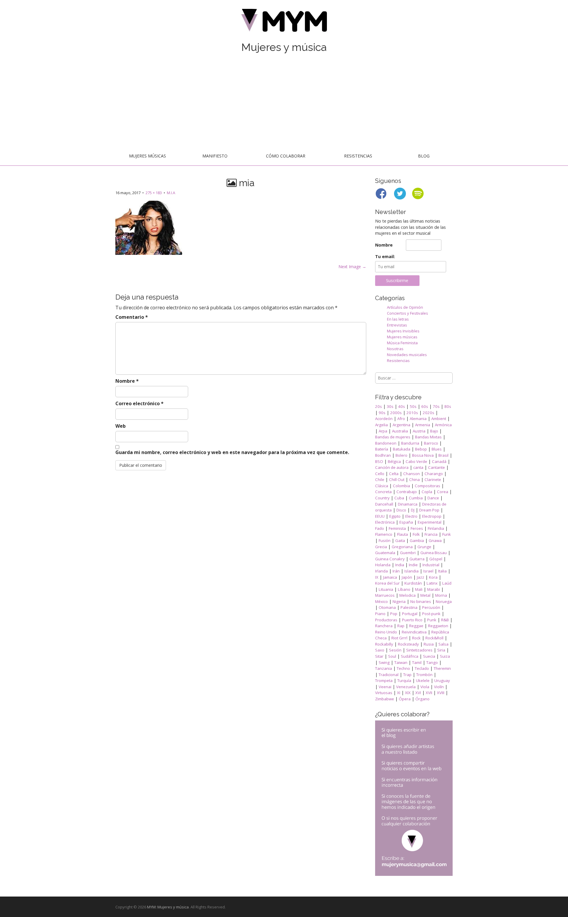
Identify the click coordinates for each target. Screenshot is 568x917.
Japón (407, 577)
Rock (416, 638)
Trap (407, 674)
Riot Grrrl (399, 638)
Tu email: (385, 256)
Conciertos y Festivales (407, 313)
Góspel (435, 559)
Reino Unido (386, 632)
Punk (431, 619)
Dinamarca (407, 504)
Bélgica (394, 461)
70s (436, 406)
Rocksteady (408, 644)
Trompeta (384, 680)
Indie (413, 564)
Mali (418, 589)
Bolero (401, 455)
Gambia (417, 540)
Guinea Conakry (390, 559)
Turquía (404, 680)
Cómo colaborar (285, 156)
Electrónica (385, 522)
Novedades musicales (407, 354)
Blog (424, 156)
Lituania (386, 589)
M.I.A (171, 192)
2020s (428, 412)
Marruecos (385, 595)
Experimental (429, 522)
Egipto (395, 516)
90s (382, 412)
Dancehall (384, 504)
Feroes (417, 528)
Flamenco (383, 534)
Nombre (127, 381)
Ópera (405, 699)
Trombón (424, 674)
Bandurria (410, 443)
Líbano (404, 589)
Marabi (433, 589)
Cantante (436, 467)
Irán (396, 571)
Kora (433, 577)
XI (398, 692)
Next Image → (352, 266)
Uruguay (442, 680)
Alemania (418, 418)
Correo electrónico (139, 403)
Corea (442, 491)
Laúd (446, 583)
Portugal (409, 613)
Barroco (431, 443)
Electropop (431, 516)
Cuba (399, 498)
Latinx (432, 583)
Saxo (379, 650)
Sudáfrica (409, 656)
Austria (419, 431)
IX (376, 577)
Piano (380, 613)
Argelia (381, 424)
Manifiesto (214, 156)
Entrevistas (397, 325)
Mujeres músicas (147, 156)
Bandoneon (385, 443)
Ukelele (423, 680)
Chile (379, 479)
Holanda (382, 564)
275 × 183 (154, 192)
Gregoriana (402, 546)
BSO (379, 461)
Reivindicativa (414, 632)
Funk (446, 534)
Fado (379, 528)
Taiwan (400, 662)
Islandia (411, 571)
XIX (408, 692)
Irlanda (381, 571)
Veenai (385, 686)
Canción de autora (392, 467)
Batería (381, 449)
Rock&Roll (434, 638)
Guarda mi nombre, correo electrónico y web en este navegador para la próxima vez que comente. (232, 452)
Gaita (400, 540)
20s (378, 406)
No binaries (420, 601)
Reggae (416, 625)
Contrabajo (406, 491)
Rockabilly (384, 644)
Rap (400, 625)
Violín (439, 686)
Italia (442, 571)
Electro (411, 516)
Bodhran (383, 455)
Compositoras (427, 485)
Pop (393, 613)
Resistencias (358, 156)
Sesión (395, 650)
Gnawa (435, 540)
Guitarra (417, 559)
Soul (392, 656)
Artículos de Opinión (405, 307)
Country (382, 498)
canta (418, 467)
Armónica (443, 424)
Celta (393, 473)
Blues (437, 449)
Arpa (383, 431)
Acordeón (384, 418)
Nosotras (395, 348)
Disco (401, 510)
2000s (396, 412)
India (399, 564)
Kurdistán (413, 583)
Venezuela (406, 686)
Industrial (430, 564)
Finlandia (436, 528)
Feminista (397, 528)
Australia (400, 431)
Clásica (381, 485)
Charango (434, 473)
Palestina (409, 607)
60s (424, 406)
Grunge (424, 546)
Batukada (401, 449)
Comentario (131, 317)
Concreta (383, 491)
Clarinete (433, 479)
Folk (416, 534)
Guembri (408, 552)
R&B (445, 619)
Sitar (379, 656)
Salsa (443, 644)
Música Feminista (402, 342)
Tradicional (388, 674)
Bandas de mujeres (392, 437)
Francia (431, 534)
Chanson (411, 473)
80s (447, 406)
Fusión (384, 540)
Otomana (387, 607)
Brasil (443, 455)
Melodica (407, 595)
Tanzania (383, 668)
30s (390, 406)
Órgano (422, 699)
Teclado (422, 668)
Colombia (401, 485)
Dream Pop (429, 510)
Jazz (420, 577)
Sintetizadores (419, 650)
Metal (425, 595)
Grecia (381, 546)
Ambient (438, 418)
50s (413, 406)
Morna (441, 595)
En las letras (398, 319)
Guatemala (385, 552)
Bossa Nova (423, 455)
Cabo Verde (416, 461)
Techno (403, 668)
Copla (427, 491)
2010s (412, 412)
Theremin (442, 668)
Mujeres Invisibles (403, 331)
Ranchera (384, 625)
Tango (432, 662)
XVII (429, 692)
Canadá (439, 461)
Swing (384, 662)
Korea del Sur (387, 583)
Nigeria (399, 601)
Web (120, 426)
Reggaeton (438, 625)
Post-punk (431, 613)
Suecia (429, 656)
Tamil (417, 662)
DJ (412, 510)
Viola (424, 686)
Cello (379, 473)
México (381, 601)
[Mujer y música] (284, 22)
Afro (401, 418)
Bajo (434, 431)
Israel (428, 571)
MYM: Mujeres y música (168, 907)
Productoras (386, 619)
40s (401, 406)
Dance (433, 498)
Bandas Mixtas (428, 437)
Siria (441, 650)
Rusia (429, 644)
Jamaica (390, 577)
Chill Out (396, 479)
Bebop (421, 449)
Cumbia (416, 498)
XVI (418, 692)
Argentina (401, 424)
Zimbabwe (384, 699)
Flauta (402, 534)
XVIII (440, 692)
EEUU (380, 516)
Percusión (431, 607)
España (406, 522)
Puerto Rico (412, 619)
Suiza (445, 656)
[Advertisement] (284, 102)
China (414, 479)
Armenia (422, 424)
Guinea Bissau (433, 552)
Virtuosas (383, 692)
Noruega (444, 601)
